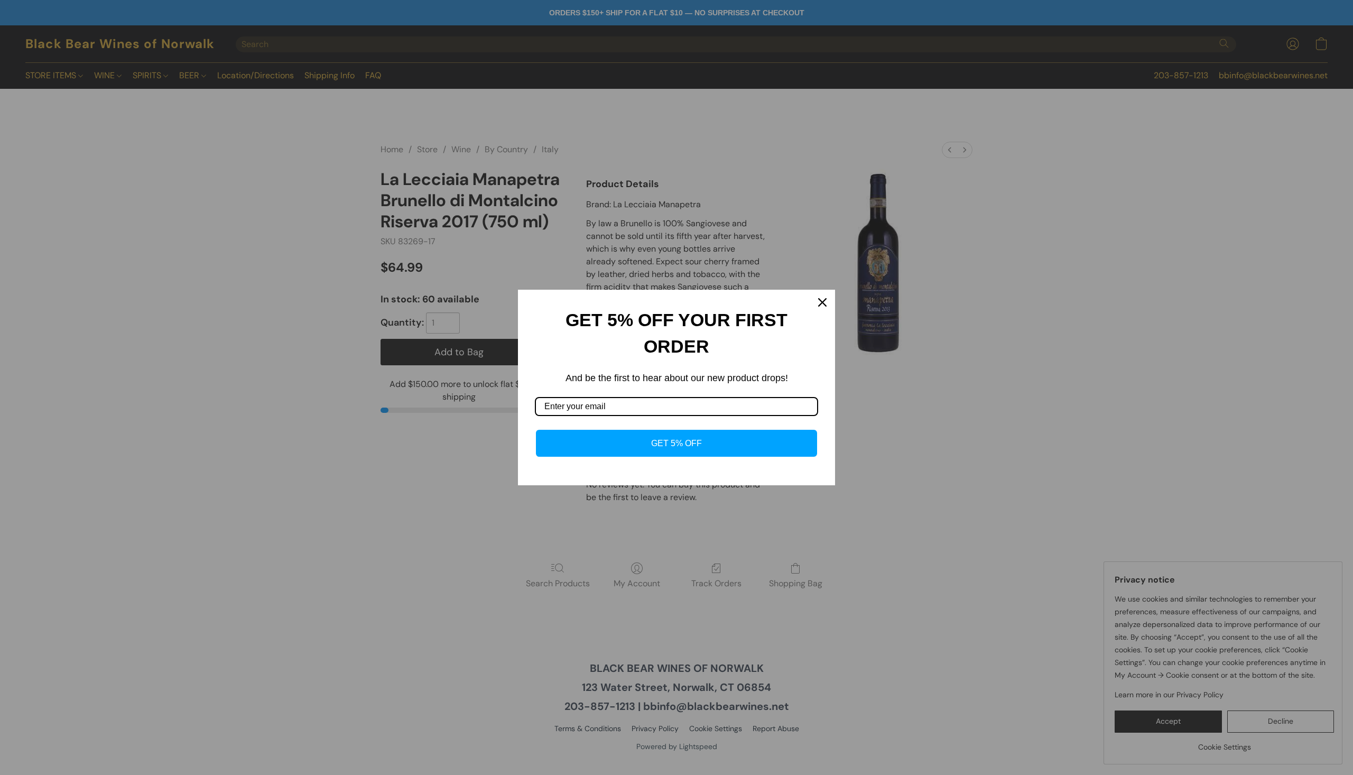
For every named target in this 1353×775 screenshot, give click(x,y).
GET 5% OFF (676, 443)
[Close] (822, 302)
